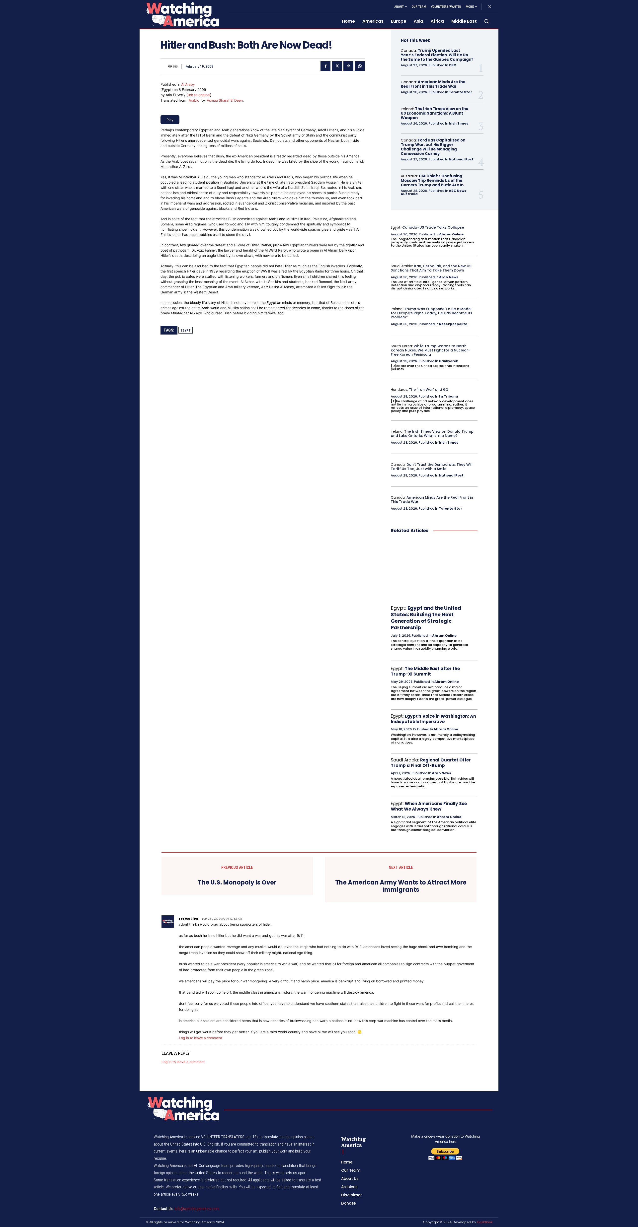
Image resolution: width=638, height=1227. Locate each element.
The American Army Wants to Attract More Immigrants (401, 886)
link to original (199, 95)
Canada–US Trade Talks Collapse (433, 227)
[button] (486, 21)
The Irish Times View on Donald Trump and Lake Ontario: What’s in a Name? (432, 433)
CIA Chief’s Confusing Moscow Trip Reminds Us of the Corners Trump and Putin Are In (432, 180)
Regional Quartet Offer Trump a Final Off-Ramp (431, 762)
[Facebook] (325, 66)
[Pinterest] (348, 66)
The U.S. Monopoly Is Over (237, 882)
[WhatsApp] (360, 66)
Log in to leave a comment (200, 1038)
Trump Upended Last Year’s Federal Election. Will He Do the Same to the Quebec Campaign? (437, 55)
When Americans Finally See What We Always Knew (429, 806)
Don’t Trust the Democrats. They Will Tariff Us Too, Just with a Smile (432, 466)
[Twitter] (489, 7)
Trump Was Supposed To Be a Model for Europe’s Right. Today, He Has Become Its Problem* (431, 313)
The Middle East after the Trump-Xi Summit (425, 671)
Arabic (194, 100)
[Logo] (181, 14)
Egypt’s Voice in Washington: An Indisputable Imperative (433, 719)
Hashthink (484, 1222)
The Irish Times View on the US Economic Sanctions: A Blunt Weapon (434, 113)
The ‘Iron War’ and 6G (428, 389)
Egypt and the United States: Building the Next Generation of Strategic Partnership (426, 618)
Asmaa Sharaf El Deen (225, 100)
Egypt (186, 330)
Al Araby (188, 84)
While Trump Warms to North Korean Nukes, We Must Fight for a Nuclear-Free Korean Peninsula (430, 350)
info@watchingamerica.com (197, 1208)
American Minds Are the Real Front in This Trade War (433, 84)
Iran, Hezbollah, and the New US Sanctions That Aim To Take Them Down (431, 268)
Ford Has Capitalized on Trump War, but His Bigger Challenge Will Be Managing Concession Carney (433, 146)
